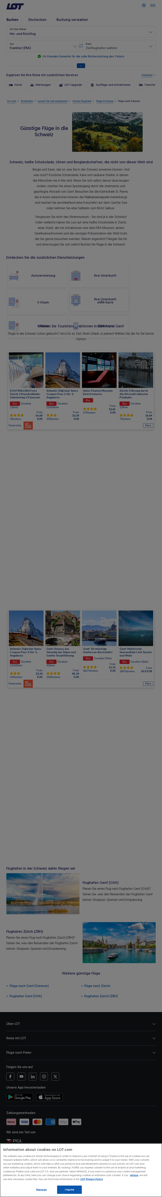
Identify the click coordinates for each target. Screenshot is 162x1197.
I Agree (69, 1189)
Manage (41, 1189)
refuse (134, 1175)
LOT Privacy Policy (91, 1179)
